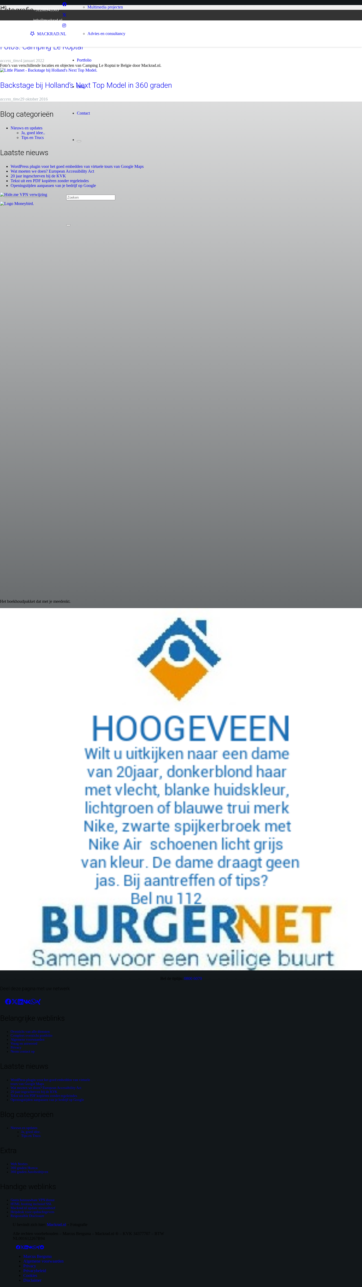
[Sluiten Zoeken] (68, 225)
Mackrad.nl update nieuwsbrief (33, 1208)
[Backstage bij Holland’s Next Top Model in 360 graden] (48, 70)
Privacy (16, 1047)
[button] (68, 170)
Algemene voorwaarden (28, 1039)
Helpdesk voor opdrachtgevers (32, 1212)
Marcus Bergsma (37, 1256)
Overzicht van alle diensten (30, 1031)
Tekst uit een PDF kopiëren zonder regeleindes (50, 180)
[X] (64, 15)
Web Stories (19, 1164)
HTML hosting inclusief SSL (31, 1204)
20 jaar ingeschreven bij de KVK (38, 176)
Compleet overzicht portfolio (31, 1035)
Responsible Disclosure (27, 1216)
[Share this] (8, 1001)
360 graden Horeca (24, 1168)
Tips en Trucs (32, 137)
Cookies (30, 1275)
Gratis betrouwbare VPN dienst (33, 1200)
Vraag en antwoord (24, 1043)
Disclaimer (32, 1280)
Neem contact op (23, 1051)
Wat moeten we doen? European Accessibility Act (52, 171)
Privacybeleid (34, 1270)
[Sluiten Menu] (79, 141)
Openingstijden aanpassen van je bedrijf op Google (53, 185)
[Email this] (2, 1001)
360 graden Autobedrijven (29, 1172)
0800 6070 (193, 978)
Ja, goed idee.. (33, 132)
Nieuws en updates (26, 128)
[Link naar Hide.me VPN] (23, 194)
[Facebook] (64, 4)
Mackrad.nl (56, 1224)
